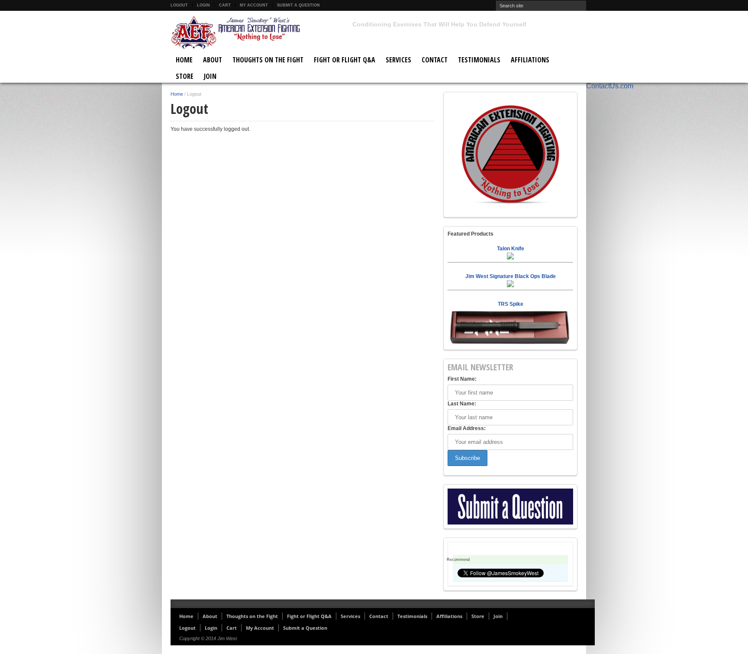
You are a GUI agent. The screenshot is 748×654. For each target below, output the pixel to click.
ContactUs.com (609, 86)
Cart (225, 5)
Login (203, 5)
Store (184, 76)
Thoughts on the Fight (267, 60)
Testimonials (479, 60)
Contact (435, 60)
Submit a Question (298, 5)
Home (184, 60)
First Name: (462, 379)
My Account (254, 5)
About (212, 60)
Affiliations (530, 60)
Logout (179, 5)
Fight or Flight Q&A (344, 60)
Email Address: (467, 428)
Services (398, 60)
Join (210, 76)
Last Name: (462, 404)
